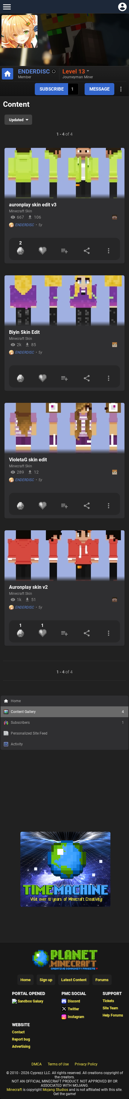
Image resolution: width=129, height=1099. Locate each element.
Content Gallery (67, 712)
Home (16, 701)
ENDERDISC (34, 71)
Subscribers (67, 722)
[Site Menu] (7, 6)
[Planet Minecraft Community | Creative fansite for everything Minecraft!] (64, 959)
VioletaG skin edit (28, 460)
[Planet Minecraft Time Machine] (65, 905)
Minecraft (14, 1090)
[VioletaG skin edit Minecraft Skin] (64, 428)
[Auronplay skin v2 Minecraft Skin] (64, 555)
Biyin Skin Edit (24, 332)
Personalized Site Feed (29, 733)
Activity (17, 744)
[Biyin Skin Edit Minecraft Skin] (64, 300)
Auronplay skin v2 (28, 587)
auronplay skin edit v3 (32, 205)
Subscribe (52, 89)
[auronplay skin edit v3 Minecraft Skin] (64, 173)
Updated (16, 120)
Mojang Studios (55, 1090)
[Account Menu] (122, 6)
